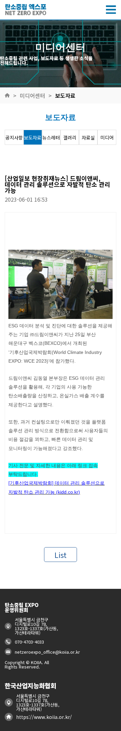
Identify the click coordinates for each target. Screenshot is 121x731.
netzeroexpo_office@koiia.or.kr (47, 652)
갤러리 (69, 137)
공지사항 (14, 137)
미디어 (107, 137)
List (60, 554)
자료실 (88, 137)
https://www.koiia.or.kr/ (44, 717)
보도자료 (65, 95)
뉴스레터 (51, 137)
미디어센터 (32, 95)
